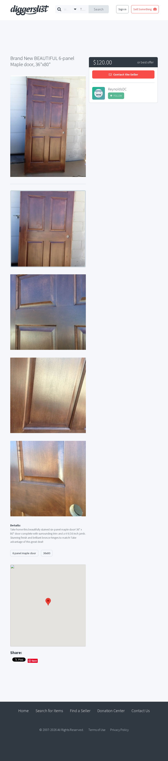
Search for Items (49, 710)
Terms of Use (97, 730)
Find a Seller (80, 710)
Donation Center (111, 710)
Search (98, 9)
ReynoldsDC (117, 89)
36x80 (46, 553)
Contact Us (141, 710)
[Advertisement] (123, 136)
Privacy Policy (119, 730)
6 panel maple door (24, 553)
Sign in (122, 9)
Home (23, 710)
